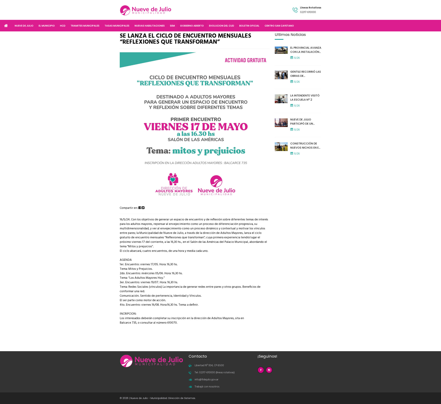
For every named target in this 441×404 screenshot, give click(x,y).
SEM (172, 25)
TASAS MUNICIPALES (117, 25)
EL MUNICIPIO (47, 25)
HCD (62, 25)
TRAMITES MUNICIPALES (85, 25)
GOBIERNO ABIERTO (192, 25)
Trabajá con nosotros (207, 386)
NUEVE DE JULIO (24, 25)
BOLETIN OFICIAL (249, 25)
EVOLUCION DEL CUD (221, 25)
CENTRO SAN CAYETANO (279, 25)
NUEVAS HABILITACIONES (150, 25)
